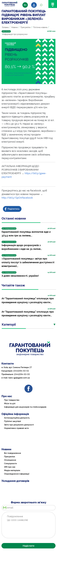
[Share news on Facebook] (12, 209)
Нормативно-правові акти (16, 428)
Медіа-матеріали (12, 470)
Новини (14, 27)
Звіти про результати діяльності (19, 425)
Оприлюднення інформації (16, 474)
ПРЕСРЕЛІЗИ (6, 31)
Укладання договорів (15, 480)
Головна (5, 27)
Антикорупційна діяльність (17, 418)
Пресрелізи (25, 27)
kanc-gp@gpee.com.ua (19, 378)
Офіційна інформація (15, 414)
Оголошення (10, 460)
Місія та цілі (9, 403)
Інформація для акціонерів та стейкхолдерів (25, 407)
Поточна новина (40, 27)
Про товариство (11, 400)
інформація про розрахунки (14, 34)
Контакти (7, 363)
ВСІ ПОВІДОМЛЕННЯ (9, 228)
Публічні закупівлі (12, 421)
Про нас (6, 396)
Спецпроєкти (10, 463)
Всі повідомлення (12, 453)
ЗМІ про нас (9, 467)
